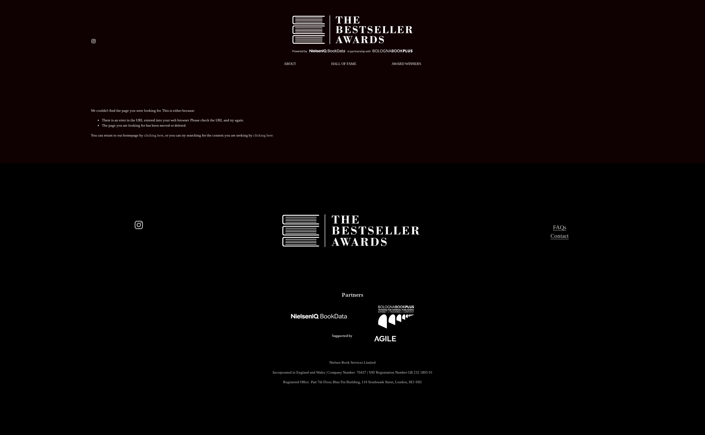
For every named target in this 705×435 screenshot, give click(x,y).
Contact (560, 236)
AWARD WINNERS (406, 64)
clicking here (154, 135)
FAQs (559, 227)
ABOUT (290, 64)
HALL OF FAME (343, 64)
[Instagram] (93, 41)
